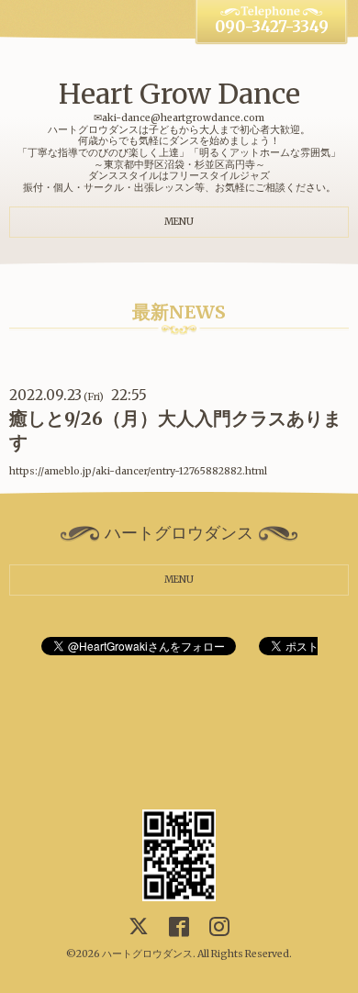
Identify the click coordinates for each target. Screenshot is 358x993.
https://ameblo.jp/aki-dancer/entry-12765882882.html (138, 471)
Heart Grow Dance (179, 93)
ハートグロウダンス (147, 954)
